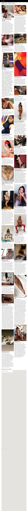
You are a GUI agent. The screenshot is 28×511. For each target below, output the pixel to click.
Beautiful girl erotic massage (7, 285)
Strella (3, 158)
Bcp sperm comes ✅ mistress (19, 14)
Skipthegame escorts (4, 2)
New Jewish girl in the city (19, 206)
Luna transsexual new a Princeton (18, 235)
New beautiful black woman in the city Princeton (7, 46)
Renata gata (16, 43)
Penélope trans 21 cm (6, 351)
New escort (16, 95)
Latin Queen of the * (18, 76)
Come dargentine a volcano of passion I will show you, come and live (7, 183)
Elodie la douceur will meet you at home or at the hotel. (20, 261)
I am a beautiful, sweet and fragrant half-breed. (7, 135)
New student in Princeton (6, 209)
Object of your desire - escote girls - (19, 298)
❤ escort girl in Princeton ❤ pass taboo (7, 69)
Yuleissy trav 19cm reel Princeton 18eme (6, 304)
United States (9, 2)
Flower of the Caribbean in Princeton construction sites (19, 121)
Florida (13, 2)
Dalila (3, 109)
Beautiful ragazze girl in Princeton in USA (6, 260)
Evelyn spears (4, 242)
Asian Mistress (17, 341)
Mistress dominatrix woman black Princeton (19, 147)
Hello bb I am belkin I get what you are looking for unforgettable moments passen (20, 169)
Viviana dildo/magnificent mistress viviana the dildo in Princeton (7, 19)
